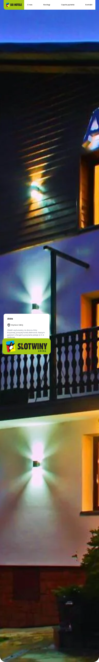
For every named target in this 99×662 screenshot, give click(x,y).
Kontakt (88, 5)
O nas (29, 5)
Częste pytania (67, 5)
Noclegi (46, 5)
